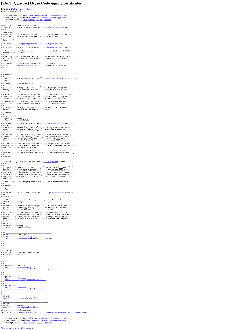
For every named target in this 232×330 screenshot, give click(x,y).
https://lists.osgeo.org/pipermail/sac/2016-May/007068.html (35, 44)
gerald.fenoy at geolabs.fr (58, 27)
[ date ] (25, 20)
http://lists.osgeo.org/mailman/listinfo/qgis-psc (29, 238)
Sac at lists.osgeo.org (15, 278)
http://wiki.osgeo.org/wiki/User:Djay (20, 298)
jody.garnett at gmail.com (22, 9)
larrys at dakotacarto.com (57, 78)
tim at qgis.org (51, 162)
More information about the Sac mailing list (17, 328)
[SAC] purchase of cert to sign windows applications (46, 17)
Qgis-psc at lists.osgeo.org (19, 236)
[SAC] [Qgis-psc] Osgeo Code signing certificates (48, 15)
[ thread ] (31, 20)
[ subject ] (39, 20)
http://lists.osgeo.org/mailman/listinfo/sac (25, 280)
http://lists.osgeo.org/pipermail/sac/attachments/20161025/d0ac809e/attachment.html (46, 312)
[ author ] (47, 20)
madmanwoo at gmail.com (62, 123)
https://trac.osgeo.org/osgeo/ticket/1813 (22, 65)
